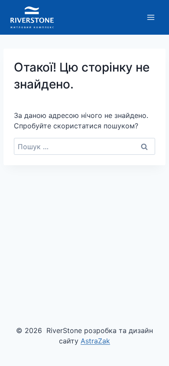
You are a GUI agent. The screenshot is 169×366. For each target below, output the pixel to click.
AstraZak (95, 341)
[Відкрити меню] (151, 17)
